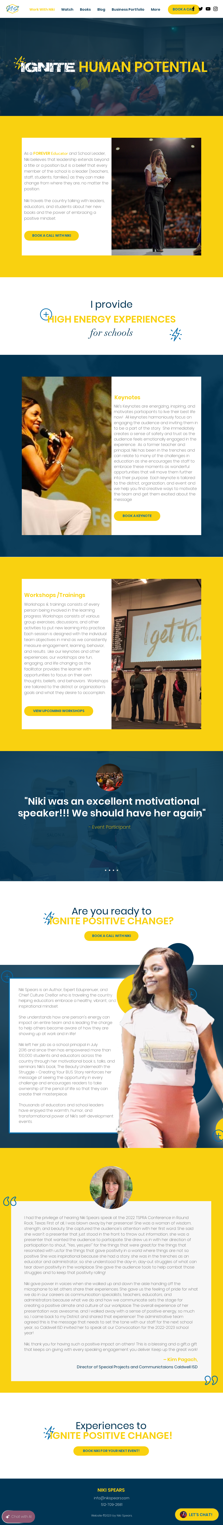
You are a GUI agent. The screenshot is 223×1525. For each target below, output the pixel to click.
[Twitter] (201, 9)
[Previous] (24, 816)
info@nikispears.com (111, 1498)
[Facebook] (193, 9)
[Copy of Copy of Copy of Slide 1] (117, 870)
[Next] (199, 816)
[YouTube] (208, 9)
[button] (128, 9)
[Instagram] (215, 9)
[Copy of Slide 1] (109, 870)
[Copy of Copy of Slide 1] (113, 870)
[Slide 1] (105, 870)
